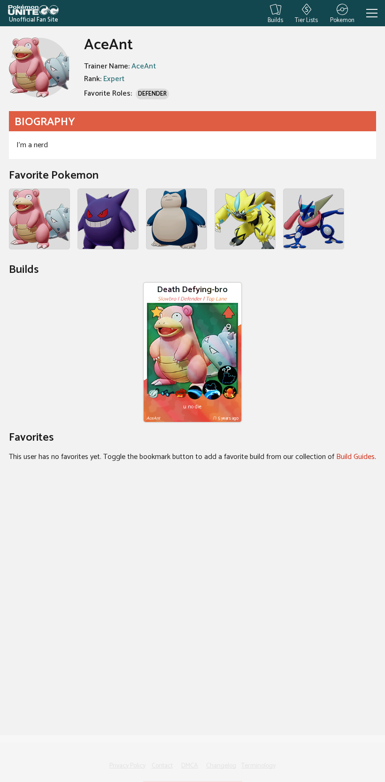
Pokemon (342, 19)
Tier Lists (306, 19)
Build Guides (355, 457)
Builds (275, 19)
